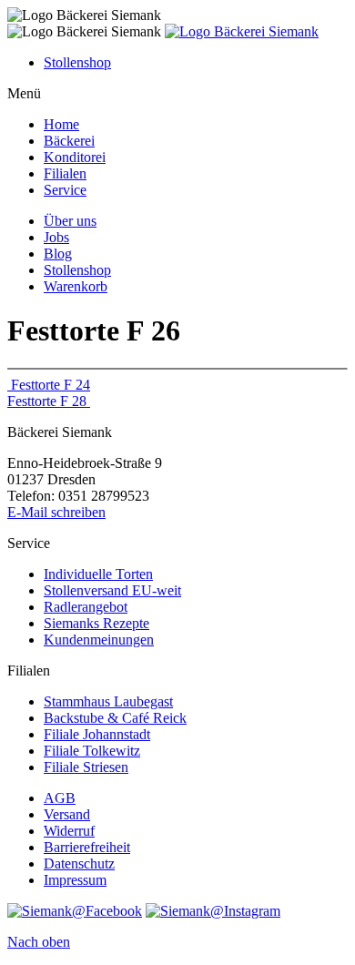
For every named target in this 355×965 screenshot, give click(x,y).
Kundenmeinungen (99, 639)
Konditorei (75, 157)
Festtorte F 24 (48, 384)
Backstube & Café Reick (115, 718)
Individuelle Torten (98, 574)
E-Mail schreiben (56, 512)
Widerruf (69, 830)
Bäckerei (69, 140)
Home (61, 124)
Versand (67, 814)
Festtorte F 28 (48, 401)
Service (65, 190)
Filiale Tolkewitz (92, 750)
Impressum (75, 880)
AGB (60, 798)
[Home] (242, 31)
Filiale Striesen (86, 767)
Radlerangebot (85, 607)
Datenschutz (79, 863)
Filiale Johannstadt (97, 734)
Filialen (65, 173)
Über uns (70, 221)
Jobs (56, 237)
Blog (58, 253)
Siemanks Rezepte (96, 623)
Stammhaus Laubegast (108, 701)
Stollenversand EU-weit (112, 590)
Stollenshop (77, 62)
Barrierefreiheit (87, 847)
